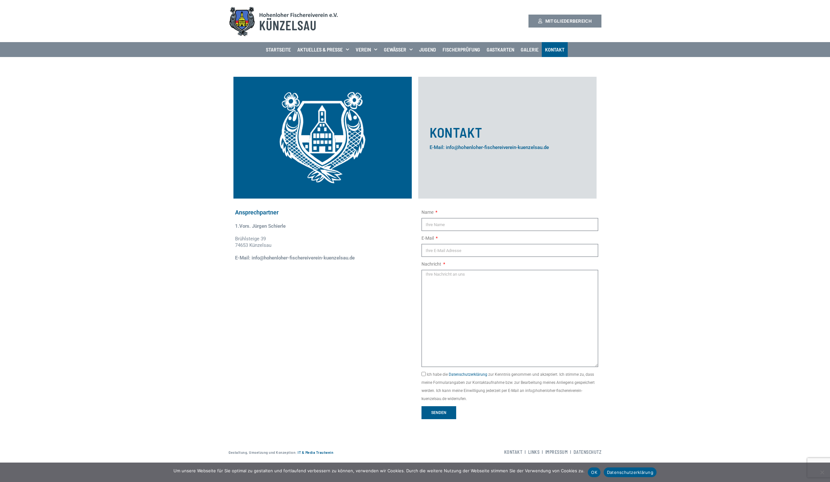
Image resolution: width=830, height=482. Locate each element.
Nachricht (431, 264)
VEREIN (363, 49)
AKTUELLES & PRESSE (320, 49)
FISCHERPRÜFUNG (461, 49)
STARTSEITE (278, 49)
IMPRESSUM (556, 452)
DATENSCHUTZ (588, 452)
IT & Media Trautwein (315, 452)
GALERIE (530, 49)
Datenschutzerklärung (468, 374)
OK (594, 472)
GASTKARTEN (500, 49)
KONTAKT (554, 49)
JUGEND (427, 49)
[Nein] (822, 472)
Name (427, 212)
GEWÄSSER (395, 49)
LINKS (534, 452)
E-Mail (428, 238)
